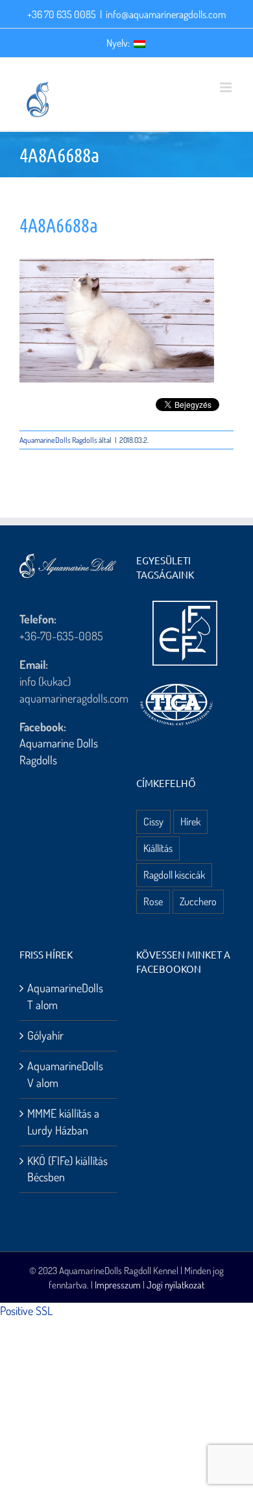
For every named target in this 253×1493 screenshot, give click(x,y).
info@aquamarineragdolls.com (166, 14)
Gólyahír (45, 1035)
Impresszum (118, 1285)
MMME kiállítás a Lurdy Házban (63, 1121)
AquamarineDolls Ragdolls (58, 440)
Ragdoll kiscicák (174, 874)
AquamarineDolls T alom (65, 996)
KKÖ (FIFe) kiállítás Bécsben (67, 1169)
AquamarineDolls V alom (65, 1074)
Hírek (190, 821)
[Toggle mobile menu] (227, 87)
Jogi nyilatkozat (175, 1285)
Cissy (153, 821)
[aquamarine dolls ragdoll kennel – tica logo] (176, 684)
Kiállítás (158, 848)
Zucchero (198, 901)
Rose (153, 901)
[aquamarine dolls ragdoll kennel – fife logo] (184, 606)
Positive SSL (26, 1310)
